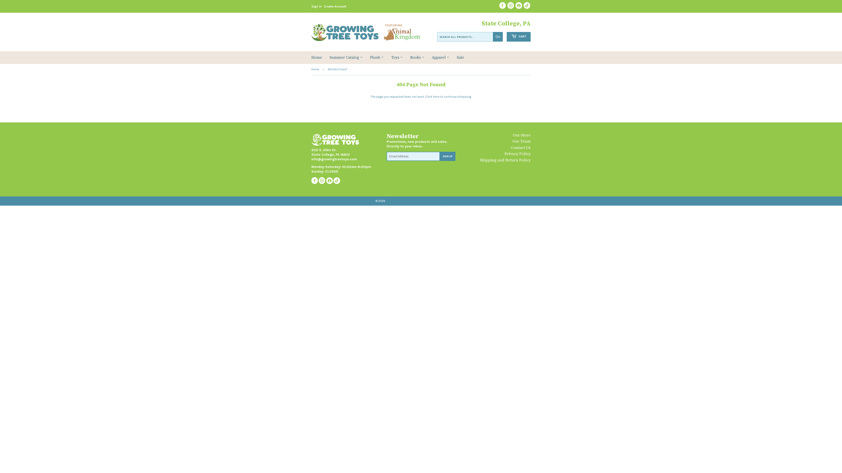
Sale (460, 57)
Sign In (316, 6)
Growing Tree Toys (399, 201)
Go (498, 36)
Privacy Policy (517, 153)
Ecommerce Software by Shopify (440, 201)
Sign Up (448, 156)
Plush (375, 57)
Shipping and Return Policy (505, 160)
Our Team (521, 141)
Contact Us (521, 147)
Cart (522, 36)
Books (416, 57)
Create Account (335, 6)
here (436, 97)
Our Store (522, 135)
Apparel (439, 57)
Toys (395, 57)
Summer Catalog (345, 57)
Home (316, 57)
